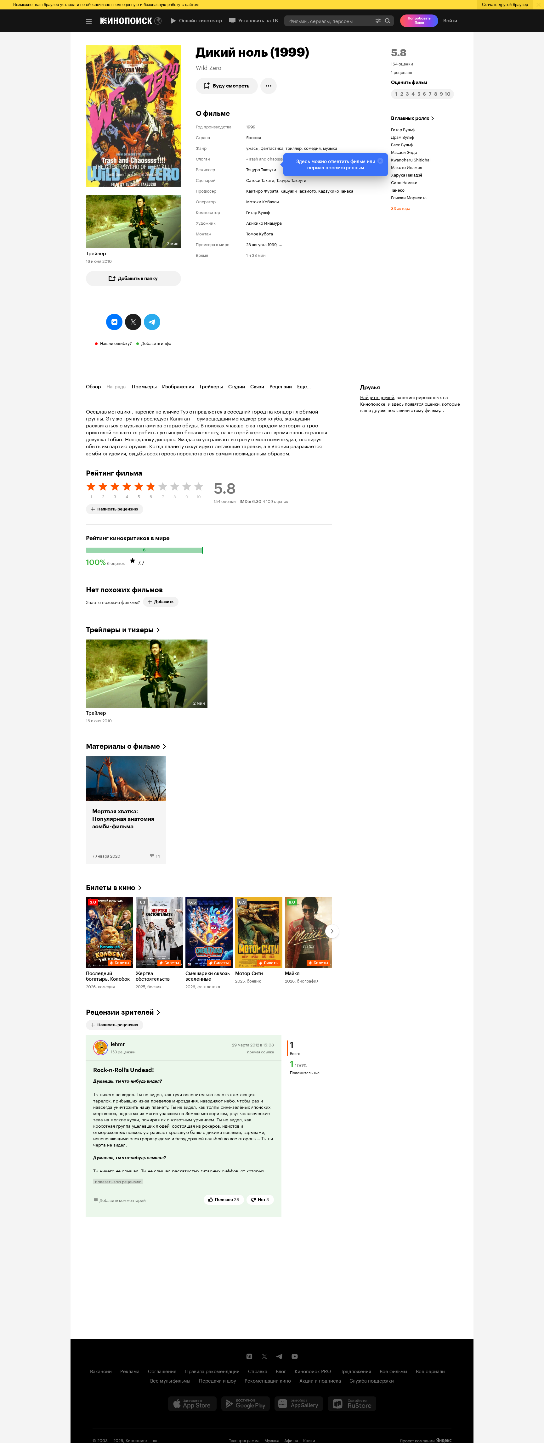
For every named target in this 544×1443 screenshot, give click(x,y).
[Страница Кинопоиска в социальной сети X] (264, 1356)
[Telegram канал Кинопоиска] (279, 1356)
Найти (387, 20)
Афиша (291, 1440)
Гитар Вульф (258, 212)
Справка (257, 1370)
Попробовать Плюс (419, 20)
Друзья (370, 387)
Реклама (129, 1370)
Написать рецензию (117, 507)
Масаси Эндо (404, 152)
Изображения (178, 387)
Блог (281, 1370)
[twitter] (133, 322)
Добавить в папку (138, 278)
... (280, 244)
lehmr (118, 1044)
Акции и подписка (320, 1380)
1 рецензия (401, 72)
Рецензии (280, 387)
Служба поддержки (371, 1380)
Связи (257, 387)
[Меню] (89, 21)
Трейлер (96, 253)
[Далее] (332, 931)
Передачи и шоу (217, 1380)
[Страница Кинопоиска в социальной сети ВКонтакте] (249, 1356)
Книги (309, 1440)
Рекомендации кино (268, 1380)
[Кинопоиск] (126, 20)
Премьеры (144, 387)
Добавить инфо (156, 343)
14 (158, 855)
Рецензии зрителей (120, 1012)
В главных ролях (410, 118)
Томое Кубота (259, 233)
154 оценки (402, 63)
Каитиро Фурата (262, 190)
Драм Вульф (402, 136)
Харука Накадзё (406, 174)
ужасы (252, 147)
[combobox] (328, 20)
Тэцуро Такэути (261, 169)
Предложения (355, 1370)
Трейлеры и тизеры (120, 630)
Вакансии (101, 1370)
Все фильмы (393, 1370)
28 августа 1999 (261, 244)
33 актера (400, 208)
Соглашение (162, 1370)
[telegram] (152, 322)
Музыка (271, 1440)
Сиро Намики (404, 182)
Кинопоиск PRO (313, 1370)
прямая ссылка (260, 1051)
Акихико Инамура (264, 222)
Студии (236, 387)
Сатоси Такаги (260, 180)
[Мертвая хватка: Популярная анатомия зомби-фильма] (126, 810)
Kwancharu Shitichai (410, 159)
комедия (312, 147)
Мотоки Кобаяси (262, 201)
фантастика (272, 147)
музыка (330, 147)
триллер (294, 147)
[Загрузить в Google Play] (245, 1403)
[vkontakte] (114, 322)
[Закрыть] (380, 161)
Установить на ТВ (258, 21)
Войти (450, 21)
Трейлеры (211, 387)
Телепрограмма (244, 1440)
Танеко (398, 189)
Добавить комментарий (122, 1200)
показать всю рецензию (118, 1181)
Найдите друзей (377, 396)
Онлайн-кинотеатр (200, 21)
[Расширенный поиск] (378, 20)
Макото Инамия (406, 167)
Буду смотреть (231, 86)
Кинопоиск (137, 1440)
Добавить (163, 601)
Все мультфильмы (170, 1380)
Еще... (304, 387)
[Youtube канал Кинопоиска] (294, 1356)
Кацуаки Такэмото (298, 190)
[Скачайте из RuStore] (352, 1403)
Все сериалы (430, 1370)
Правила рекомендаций (212, 1370)
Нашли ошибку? (116, 343)
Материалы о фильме (123, 746)
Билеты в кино (110, 887)
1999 (250, 126)
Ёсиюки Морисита (409, 197)
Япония (253, 137)
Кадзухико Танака (335, 190)
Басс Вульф (402, 144)
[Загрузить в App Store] (192, 1403)
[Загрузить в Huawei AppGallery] (299, 1403)
